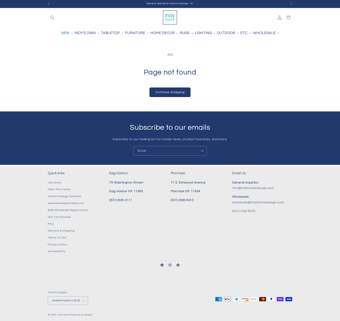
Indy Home (63, 315)
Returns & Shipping (61, 230)
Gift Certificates (59, 217)
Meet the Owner (59, 189)
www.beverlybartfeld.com (66, 203)
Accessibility (57, 251)
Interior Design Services (64, 196)
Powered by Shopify (81, 315)
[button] (52, 17)
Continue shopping (170, 92)
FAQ (51, 223)
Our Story (54, 182)
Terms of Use (57, 237)
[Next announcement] (291, 4)
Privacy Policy (57, 244)
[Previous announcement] (49, 4)
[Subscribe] (201, 151)
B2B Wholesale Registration (68, 210)
